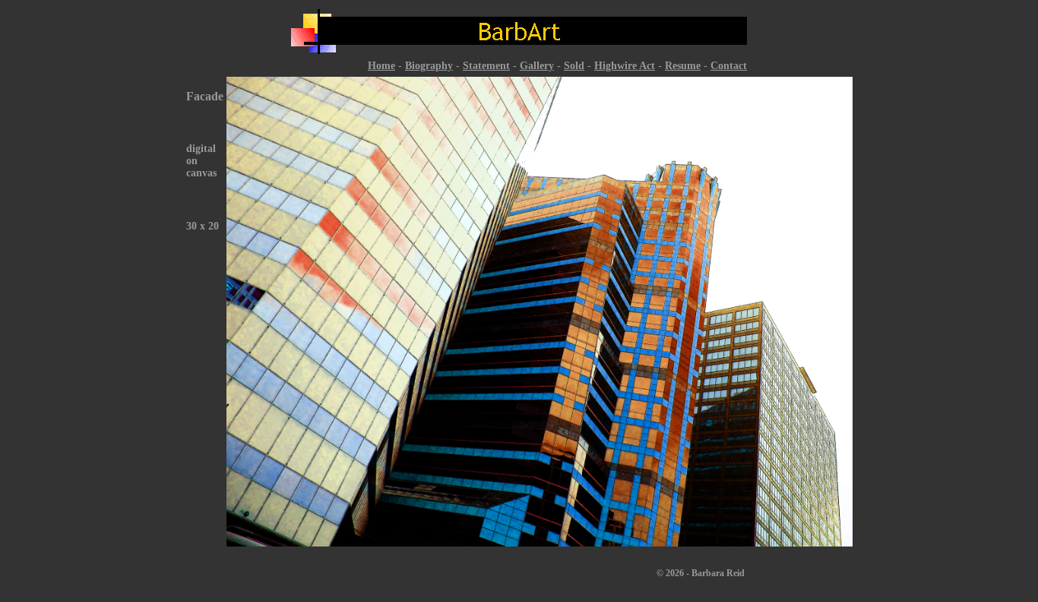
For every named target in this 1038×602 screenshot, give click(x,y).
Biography (429, 65)
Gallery (537, 65)
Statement (486, 65)
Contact (728, 65)
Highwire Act (624, 65)
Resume (683, 65)
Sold (574, 65)
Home (381, 65)
